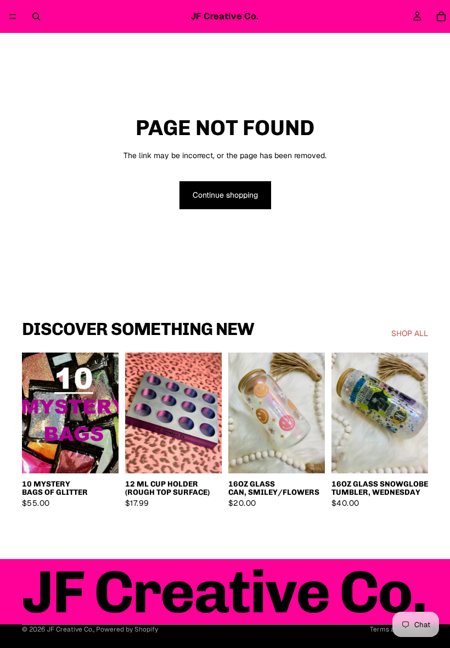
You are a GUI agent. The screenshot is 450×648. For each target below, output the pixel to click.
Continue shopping (225, 195)
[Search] (36, 16)
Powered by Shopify (127, 629)
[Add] (101, 456)
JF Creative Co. (70, 629)
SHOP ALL (409, 333)
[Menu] (12, 16)
